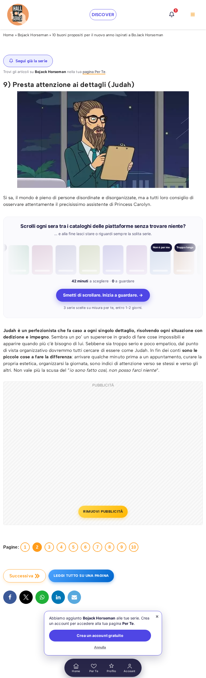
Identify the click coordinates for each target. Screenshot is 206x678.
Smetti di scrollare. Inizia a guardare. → (103, 295)
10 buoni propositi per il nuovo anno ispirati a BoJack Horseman (107, 35)
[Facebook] (10, 597)
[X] (26, 597)
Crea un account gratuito (100, 635)
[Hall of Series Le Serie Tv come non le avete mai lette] (18, 14)
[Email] (74, 597)
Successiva (21, 575)
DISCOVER (103, 14)
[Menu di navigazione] (193, 14)
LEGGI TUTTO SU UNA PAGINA (81, 576)
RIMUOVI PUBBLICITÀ (103, 511)
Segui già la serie (31, 61)
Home (8, 35)
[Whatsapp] (42, 597)
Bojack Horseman (33, 35)
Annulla (100, 647)
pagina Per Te (94, 72)
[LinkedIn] (58, 597)
